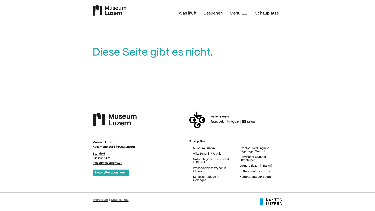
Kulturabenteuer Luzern (256, 171)
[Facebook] (217, 121)
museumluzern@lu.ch (107, 162)
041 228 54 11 (101, 158)
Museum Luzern (204, 148)
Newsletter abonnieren (111, 172)
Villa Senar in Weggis (207, 153)
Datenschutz (119, 200)
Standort (99, 153)
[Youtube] (248, 121)
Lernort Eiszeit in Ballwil (256, 165)
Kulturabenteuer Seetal (256, 177)
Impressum (100, 200)
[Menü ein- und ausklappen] (244, 13)
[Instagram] (233, 121)
